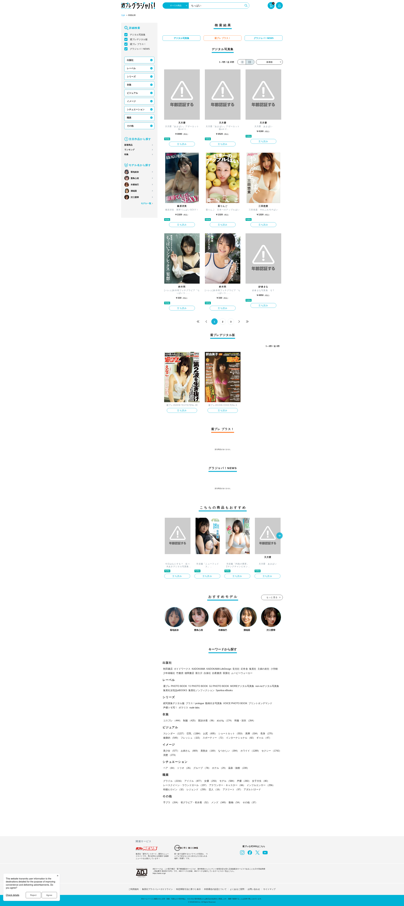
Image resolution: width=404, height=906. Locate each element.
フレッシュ (191, 737)
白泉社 (207, 673)
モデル (227, 781)
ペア (169, 768)
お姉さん (190, 750)
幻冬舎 (244, 668)
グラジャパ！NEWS (140, 49)
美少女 (171, 750)
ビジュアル (132, 93)
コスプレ (172, 720)
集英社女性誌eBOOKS (175, 690)
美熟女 (209, 750)
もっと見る (272, 597)
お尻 (210, 733)
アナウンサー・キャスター (227, 785)
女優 (211, 781)
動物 (235, 802)
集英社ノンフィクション (201, 690)
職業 (129, 117)
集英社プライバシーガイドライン (157, 889)
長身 (267, 733)
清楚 (170, 755)
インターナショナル (240, 737)
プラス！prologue (195, 703)
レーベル (131, 68)
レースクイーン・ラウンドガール (185, 785)
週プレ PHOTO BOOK (175, 686)
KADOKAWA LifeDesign (218, 668)
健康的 (171, 737)
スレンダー (174, 733)
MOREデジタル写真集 (242, 686)
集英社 (252, 668)
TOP (123, 15)
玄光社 (236, 668)
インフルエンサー (261, 785)
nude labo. (194, 707)
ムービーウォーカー (241, 673)
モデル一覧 (146, 203)
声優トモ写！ (170, 707)
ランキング (129, 149)
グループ (202, 768)
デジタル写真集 (137, 34)
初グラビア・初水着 (195, 802)
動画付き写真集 (213, 703)
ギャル (263, 737)
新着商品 (128, 145)
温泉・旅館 (238, 768)
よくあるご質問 (237, 889)
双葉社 (226, 673)
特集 (126, 154)
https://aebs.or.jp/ (159, 873)
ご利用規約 (133, 889)
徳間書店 (189, 673)
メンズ (219, 802)
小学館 (274, 668)
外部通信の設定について (215, 889)
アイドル (193, 781)
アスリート (232, 789)
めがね (225, 720)
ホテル (219, 768)
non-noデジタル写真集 (267, 686)
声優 (244, 781)
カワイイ (250, 750)
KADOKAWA (198, 668)
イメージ (131, 101)
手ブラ (171, 802)
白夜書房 (217, 673)
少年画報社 (169, 673)
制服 (190, 720)
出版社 (130, 60)
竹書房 (179, 673)
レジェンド (197, 789)
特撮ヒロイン (174, 789)
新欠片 (198, 673)
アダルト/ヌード (252, 789)
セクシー (271, 750)
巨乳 (194, 733)
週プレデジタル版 (139, 39)
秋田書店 (168, 668)
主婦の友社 (263, 668)
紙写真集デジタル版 (173, 703)
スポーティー (214, 737)
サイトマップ (269, 889)
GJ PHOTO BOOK (219, 686)
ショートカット (231, 733)
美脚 (252, 733)
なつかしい (228, 750)
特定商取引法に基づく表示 (188, 889)
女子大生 (260, 781)
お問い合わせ (254, 889)
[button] (279, 535)
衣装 (129, 84)
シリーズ (131, 76)
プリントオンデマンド (260, 703)
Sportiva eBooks (224, 690)
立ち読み (182, 144)
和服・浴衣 (244, 720)
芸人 (215, 789)
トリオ (184, 768)
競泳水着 (207, 720)
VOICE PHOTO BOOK (235, 703)
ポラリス (183, 707)
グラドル (173, 781)
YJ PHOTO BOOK (198, 686)
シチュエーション (136, 109)
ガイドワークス (182, 668)
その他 (130, 126)
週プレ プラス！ (138, 44)
